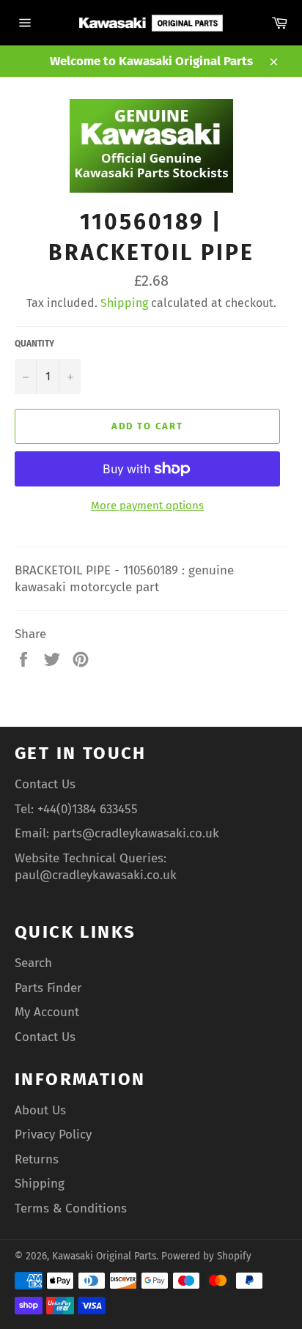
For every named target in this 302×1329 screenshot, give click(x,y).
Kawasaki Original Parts (104, 1256)
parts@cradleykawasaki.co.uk (136, 833)
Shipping (124, 303)
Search (33, 963)
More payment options (147, 505)
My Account (47, 1012)
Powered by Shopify (206, 1256)
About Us (40, 1110)
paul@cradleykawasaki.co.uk (96, 875)
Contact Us (45, 784)
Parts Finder (48, 988)
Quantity (34, 343)
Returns (37, 1159)
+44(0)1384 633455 (87, 809)
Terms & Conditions (71, 1208)
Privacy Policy (53, 1134)
